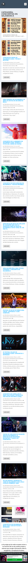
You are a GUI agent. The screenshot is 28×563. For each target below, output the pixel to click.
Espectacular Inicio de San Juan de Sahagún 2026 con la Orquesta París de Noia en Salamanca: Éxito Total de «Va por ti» (14, 226)
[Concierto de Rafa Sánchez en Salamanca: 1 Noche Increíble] (14, 173)
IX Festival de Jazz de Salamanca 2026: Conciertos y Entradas (13, 353)
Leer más (6, 77)
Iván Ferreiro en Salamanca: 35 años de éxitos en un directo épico (14, 101)
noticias (13, 65)
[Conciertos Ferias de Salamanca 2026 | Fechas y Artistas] (14, 47)
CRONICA (5, 107)
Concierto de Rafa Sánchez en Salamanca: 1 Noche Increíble (13, 183)
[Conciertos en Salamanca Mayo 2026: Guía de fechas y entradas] (14, 514)
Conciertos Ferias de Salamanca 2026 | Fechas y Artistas (12, 59)
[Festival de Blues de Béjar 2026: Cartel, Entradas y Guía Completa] (14, 300)
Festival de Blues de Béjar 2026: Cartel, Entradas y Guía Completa (13, 311)
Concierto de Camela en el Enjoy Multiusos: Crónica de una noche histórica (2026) (13, 395)
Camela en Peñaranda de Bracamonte (12, 556)
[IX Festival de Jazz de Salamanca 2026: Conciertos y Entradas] (14, 342)
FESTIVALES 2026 (7, 65)
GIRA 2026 (10, 107)
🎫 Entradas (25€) (14, 559)
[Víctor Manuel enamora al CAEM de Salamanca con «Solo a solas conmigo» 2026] (14, 470)
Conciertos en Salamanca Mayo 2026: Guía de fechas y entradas (12, 526)
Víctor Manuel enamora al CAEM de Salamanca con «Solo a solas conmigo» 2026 (13, 482)
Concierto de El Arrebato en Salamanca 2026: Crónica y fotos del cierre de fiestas (13, 143)
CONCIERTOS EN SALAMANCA (16, 64)
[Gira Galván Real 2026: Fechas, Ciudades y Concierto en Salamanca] (14, 258)
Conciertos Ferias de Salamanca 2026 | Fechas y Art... (14, 35)
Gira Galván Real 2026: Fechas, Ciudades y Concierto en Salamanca (13, 269)
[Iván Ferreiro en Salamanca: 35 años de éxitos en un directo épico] (14, 89)
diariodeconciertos (9, 62)
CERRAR (24, 554)
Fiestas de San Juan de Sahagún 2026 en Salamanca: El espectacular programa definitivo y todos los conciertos (14, 436)
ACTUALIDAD (6, 64)
